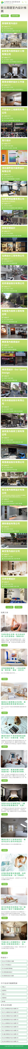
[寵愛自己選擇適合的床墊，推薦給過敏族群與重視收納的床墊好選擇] (14, 698)
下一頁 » (18, 607)
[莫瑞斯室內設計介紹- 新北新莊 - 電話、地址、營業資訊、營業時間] (14, 27)
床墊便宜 (4, 990)
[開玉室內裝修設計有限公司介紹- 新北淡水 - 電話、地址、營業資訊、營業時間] (14, 496)
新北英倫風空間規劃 (7, 968)
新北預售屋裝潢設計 (7, 972)
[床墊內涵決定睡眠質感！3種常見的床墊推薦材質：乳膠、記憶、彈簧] (14, 800)
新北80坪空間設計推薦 (8, 961)
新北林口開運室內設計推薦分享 (10, 1016)
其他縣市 (4, 15)
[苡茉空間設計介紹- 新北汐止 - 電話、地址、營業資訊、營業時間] (14, 582)
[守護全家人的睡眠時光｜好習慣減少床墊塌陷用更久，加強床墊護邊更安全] (14, 938)
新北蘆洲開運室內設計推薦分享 (10, 1034)
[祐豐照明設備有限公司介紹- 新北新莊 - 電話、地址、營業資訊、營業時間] (14, 203)
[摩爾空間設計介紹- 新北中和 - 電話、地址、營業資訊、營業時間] (14, 232)
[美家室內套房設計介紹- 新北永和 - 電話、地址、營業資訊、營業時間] (14, 345)
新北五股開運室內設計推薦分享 (10, 1027)
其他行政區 (15, 15)
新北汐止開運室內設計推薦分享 (10, 1012)
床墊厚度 (4, 998)
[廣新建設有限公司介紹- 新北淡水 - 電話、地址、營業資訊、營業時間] (14, 527)
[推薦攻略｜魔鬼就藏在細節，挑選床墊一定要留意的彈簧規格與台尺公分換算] (14, 766)
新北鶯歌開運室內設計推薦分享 (10, 1019)
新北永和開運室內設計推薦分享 (10, 1038)
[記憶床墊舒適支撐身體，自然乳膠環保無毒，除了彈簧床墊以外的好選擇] (14, 870)
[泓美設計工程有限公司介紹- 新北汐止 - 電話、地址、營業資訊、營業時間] (14, 259)
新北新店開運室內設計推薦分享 (10, 1041)
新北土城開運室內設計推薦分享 (10, 1023)
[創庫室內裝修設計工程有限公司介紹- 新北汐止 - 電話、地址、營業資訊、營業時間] (14, 56)
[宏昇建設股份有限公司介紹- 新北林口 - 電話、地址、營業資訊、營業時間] (14, 287)
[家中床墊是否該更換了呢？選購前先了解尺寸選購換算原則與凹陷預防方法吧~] (14, 904)
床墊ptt (4, 987)
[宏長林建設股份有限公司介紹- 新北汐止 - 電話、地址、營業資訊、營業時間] (14, 405)
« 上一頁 (9, 607)
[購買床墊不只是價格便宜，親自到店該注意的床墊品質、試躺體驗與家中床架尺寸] (14, 835)
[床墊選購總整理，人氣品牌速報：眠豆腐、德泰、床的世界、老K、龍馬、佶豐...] (14, 665)
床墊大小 (4, 994)
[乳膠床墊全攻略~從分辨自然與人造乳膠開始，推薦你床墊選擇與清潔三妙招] (14, 631)
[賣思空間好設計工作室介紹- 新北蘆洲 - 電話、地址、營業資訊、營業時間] (14, 85)
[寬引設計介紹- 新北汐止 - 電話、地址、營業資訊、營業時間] (14, 144)
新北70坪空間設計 (6, 965)
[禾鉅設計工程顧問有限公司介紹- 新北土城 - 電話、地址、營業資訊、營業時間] (14, 114)
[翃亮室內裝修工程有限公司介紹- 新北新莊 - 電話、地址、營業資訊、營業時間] (14, 436)
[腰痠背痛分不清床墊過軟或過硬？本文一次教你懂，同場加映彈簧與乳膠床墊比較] (14, 732)
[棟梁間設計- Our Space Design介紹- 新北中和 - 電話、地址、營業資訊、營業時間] (14, 374)
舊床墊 (3, 1001)
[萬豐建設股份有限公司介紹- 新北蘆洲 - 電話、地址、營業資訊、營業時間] (14, 466)
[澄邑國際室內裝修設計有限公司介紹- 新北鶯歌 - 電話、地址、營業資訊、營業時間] (14, 173)
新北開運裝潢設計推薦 (8, 976)
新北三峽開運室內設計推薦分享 (10, 1008)
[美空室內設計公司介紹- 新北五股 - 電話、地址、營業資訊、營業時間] (14, 555)
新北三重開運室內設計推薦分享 (10, 1030)
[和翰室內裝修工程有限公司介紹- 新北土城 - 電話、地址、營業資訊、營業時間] (14, 316)
